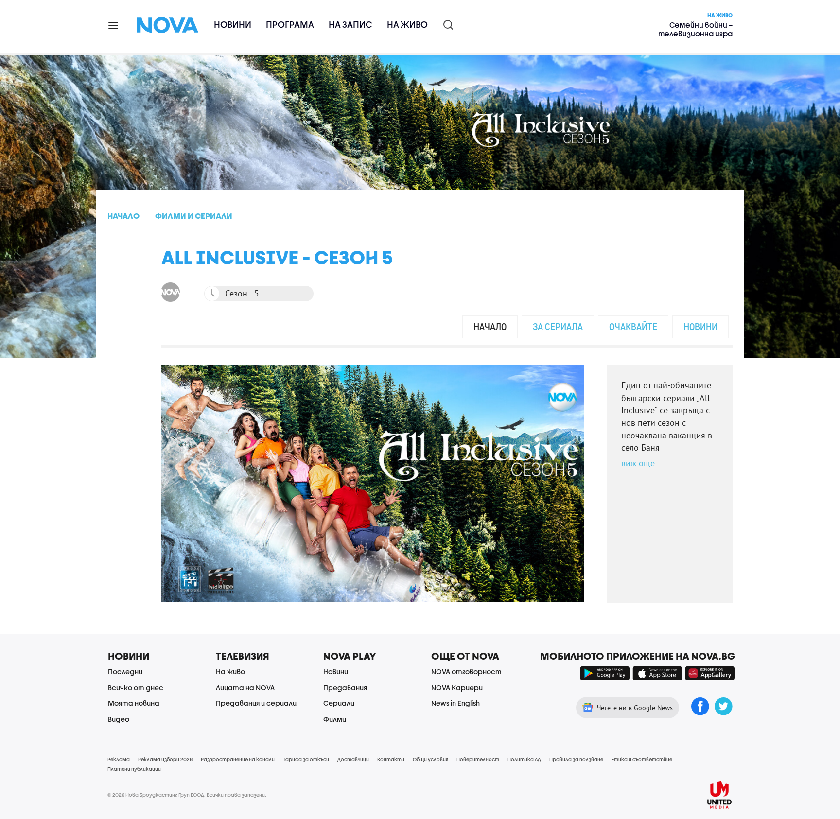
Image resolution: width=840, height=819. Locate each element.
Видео (118, 719)
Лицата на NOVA (245, 687)
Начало (490, 326)
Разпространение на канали (238, 759)
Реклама (118, 759)
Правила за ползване (576, 759)
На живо (407, 24)
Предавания (345, 687)
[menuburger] (113, 24)
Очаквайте (633, 326)
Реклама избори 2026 (165, 759)
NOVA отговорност (466, 671)
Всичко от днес (135, 687)
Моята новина (133, 703)
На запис (350, 24)
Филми (334, 719)
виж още (638, 463)
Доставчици (353, 759)
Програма (290, 24)
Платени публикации (134, 769)
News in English (455, 703)
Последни (125, 671)
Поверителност (477, 759)
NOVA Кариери (457, 687)
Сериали (338, 703)
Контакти (390, 759)
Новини (232, 24)
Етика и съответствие (642, 759)
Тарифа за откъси (306, 759)
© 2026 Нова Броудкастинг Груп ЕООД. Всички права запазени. (186, 795)
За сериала (558, 326)
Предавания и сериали (256, 703)
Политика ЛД (524, 759)
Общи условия (430, 759)
